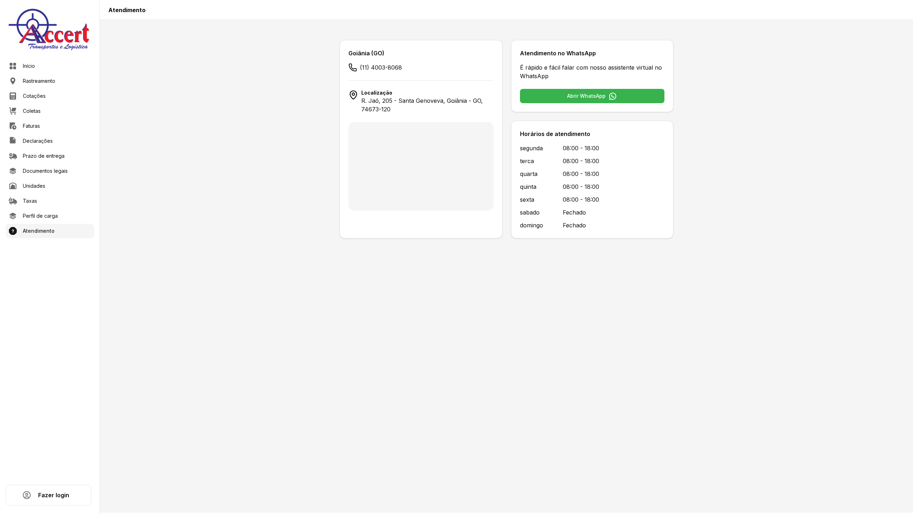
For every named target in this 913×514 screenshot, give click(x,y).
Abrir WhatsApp (586, 96)
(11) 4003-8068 (381, 67)
